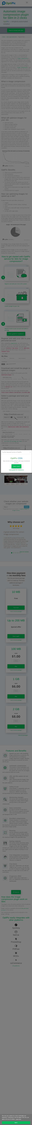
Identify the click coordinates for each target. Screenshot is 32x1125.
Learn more (16, 466)
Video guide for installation (16, 470)
